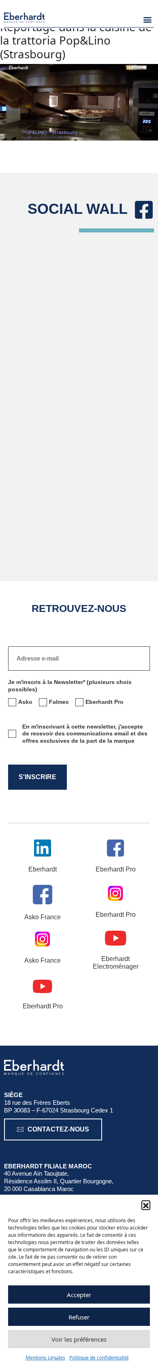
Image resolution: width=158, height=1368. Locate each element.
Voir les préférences (79, 1339)
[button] (146, 1205)
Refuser (79, 1317)
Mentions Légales (45, 1357)
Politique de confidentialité (99, 1357)
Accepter (79, 1295)
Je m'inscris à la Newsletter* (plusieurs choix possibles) (70, 686)
